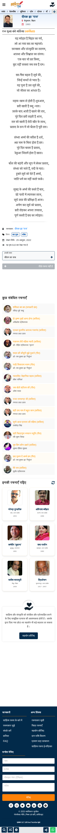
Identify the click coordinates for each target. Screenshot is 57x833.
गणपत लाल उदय (19, 333)
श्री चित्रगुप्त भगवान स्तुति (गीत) (27, 433)
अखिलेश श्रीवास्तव (20, 322)
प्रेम (31, 11)
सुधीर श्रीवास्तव (19, 471)
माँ (46, 11)
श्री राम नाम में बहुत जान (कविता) (27, 410)
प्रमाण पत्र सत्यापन (40, 741)
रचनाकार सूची (38, 720)
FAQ (5, 741)
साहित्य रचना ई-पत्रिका (42, 746)
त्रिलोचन (42, 580)
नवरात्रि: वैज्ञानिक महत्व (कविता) (27, 376)
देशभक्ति (12, 11)
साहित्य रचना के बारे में (12, 720)
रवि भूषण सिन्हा (18, 437)
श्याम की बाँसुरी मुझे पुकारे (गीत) (26, 353)
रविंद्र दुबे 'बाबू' (18, 310)
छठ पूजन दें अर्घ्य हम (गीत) (24, 456)
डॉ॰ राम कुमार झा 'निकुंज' (22, 356)
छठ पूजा (15, 234)
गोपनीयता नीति (19, 814)
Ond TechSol (32, 822)
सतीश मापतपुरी (14, 580)
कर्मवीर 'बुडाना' (14, 544)
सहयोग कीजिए (28, 635)
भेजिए (28, 797)
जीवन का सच (10, 255)
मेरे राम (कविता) (19, 468)
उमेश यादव (17, 391)
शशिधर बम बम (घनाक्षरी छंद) (25, 307)
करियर (6, 736)
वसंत (3, 11)
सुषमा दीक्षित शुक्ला (20, 448)
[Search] (4, 830)
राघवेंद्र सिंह (17, 425)
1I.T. (23, 822)
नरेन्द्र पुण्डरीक (14, 509)
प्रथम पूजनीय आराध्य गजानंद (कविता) (29, 330)
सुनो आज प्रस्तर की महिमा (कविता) (28, 422)
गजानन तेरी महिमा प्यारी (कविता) (27, 341)
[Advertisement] (28, 280)
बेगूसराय (27, 20)
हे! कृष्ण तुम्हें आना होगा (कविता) (26, 318)
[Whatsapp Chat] (52, 830)
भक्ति (24, 234)
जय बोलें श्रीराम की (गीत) (24, 387)
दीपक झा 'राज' (30, 16)
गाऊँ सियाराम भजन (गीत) (24, 364)
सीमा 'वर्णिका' (18, 379)
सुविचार (23, 11)
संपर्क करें (7, 730)
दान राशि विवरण (38, 736)
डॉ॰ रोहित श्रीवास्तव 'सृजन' (23, 345)
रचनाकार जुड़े (9, 725)
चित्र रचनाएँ (37, 725)
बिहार (33, 20)
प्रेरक (39, 11)
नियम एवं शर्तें (30, 814)
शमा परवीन (42, 544)
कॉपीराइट (39, 814)
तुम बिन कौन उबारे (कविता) (24, 445)
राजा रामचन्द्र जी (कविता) (24, 399)
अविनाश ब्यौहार (42, 509)
